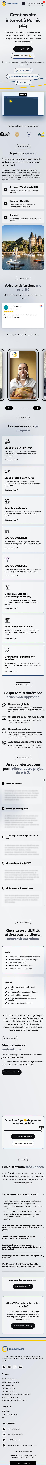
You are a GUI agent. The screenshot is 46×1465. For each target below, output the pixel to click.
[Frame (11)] (15, 1367)
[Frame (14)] (9, 1367)
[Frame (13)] (20, 1367)
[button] (23, 70)
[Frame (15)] (4, 1367)
